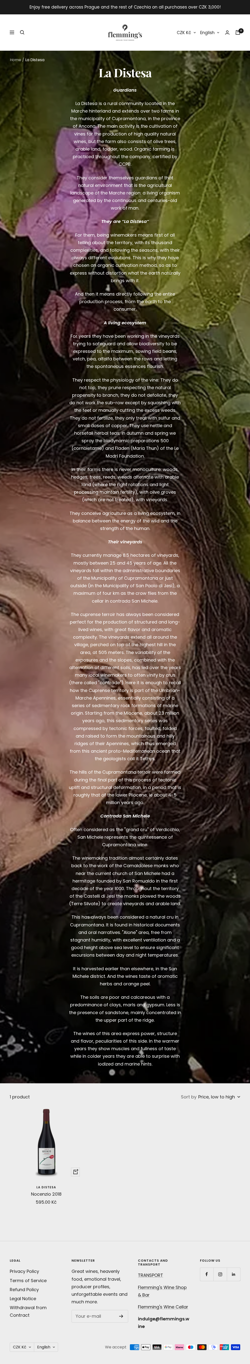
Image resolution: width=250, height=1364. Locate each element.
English (207, 33)
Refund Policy (24, 1290)
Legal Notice (23, 1299)
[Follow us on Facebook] (206, 1274)
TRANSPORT (150, 1275)
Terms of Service (28, 1281)
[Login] (227, 32)
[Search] (22, 32)
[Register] (121, 1316)
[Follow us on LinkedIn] (233, 1274)
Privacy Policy (24, 1271)
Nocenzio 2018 (46, 1194)
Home (15, 60)
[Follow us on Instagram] (220, 1274)
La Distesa (46, 1187)
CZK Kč (184, 33)
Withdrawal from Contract (28, 1311)
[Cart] (237, 32)
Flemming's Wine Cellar (163, 1307)
